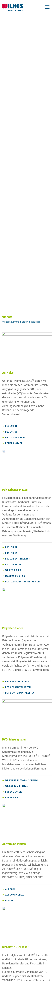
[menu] (47, 7)
